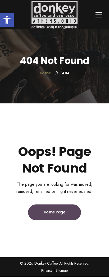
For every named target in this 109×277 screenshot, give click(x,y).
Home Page (55, 212)
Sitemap (62, 270)
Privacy (46, 270)
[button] (7, 20)
